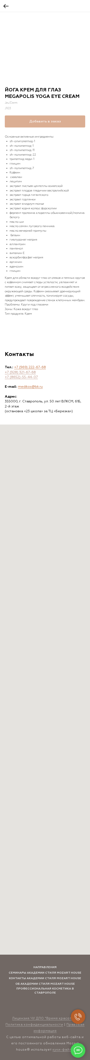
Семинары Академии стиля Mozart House (45, 972)
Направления (45, 967)
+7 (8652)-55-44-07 (21, 377)
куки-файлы (63, 1049)
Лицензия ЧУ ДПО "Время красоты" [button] (43, 1018)
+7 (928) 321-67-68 (20, 372)
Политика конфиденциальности (34, 1024)
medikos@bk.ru (30, 386)
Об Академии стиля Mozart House (45, 984)
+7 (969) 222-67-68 (30, 367)
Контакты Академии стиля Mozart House (45, 978)
